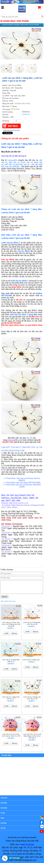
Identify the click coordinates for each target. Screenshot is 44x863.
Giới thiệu (4, 803)
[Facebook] (41, 822)
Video (2, 818)
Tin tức (3, 813)
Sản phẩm (4, 808)
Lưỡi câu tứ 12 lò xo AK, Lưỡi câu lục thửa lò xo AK (11, 735)
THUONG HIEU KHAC (22, 103)
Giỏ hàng (3, 823)
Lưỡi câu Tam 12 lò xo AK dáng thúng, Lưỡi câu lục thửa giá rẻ (32, 736)
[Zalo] (41, 826)
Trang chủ (4, 798)
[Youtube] (41, 817)
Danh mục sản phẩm (15, 21)
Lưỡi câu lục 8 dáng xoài (31, 660)
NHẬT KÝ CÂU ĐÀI (27, 844)
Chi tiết (6, 633)
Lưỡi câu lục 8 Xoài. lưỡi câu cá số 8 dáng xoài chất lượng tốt (11, 624)
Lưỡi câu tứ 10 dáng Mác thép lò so (11, 660)
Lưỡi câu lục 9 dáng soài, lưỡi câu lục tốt (32, 698)
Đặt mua (14, 633)
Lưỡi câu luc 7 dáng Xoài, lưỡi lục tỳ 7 (11, 698)
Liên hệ (3, 828)
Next (41, 42)
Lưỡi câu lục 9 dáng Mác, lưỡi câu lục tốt (32, 623)
